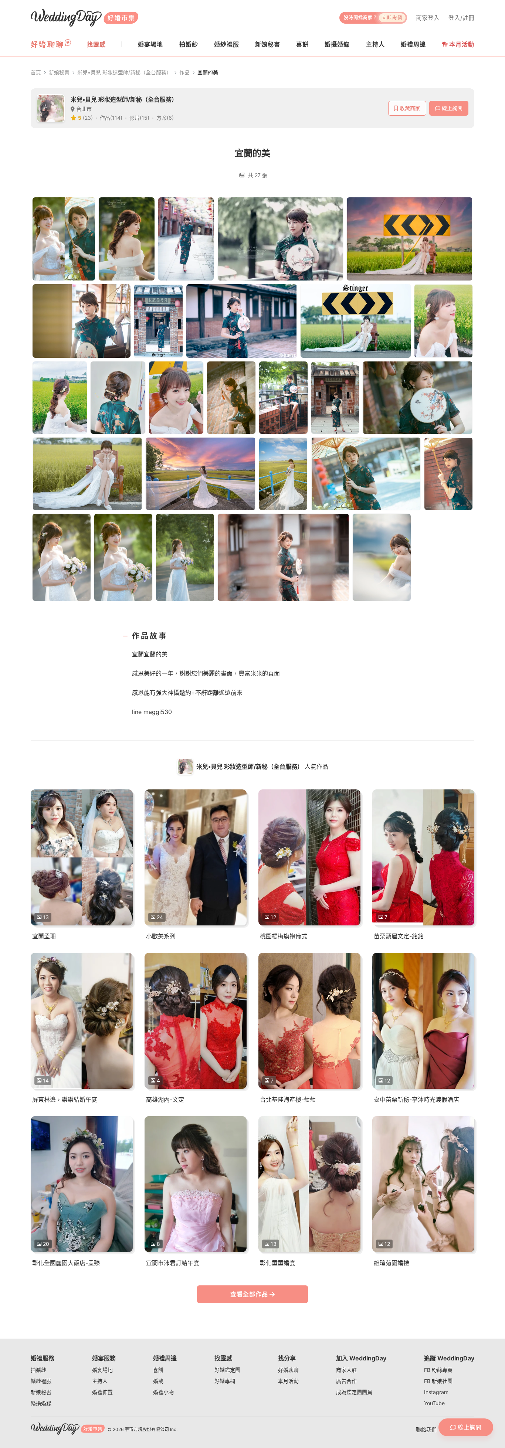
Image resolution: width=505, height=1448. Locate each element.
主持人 (100, 1381)
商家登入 (428, 18)
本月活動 (461, 44)
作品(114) (111, 118)
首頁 (36, 72)
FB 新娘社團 (438, 1381)
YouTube (434, 1403)
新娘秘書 (59, 72)
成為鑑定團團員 (354, 1392)
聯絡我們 (426, 1429)
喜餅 (158, 1370)
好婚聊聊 (288, 1370)
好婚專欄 (224, 1381)
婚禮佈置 (102, 1392)
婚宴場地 (102, 1370)
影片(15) (139, 118)
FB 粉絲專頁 (438, 1370)
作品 (184, 72)
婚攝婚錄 (41, 1403)
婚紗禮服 (41, 1381)
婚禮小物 (163, 1392)
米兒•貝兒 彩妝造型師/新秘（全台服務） (124, 72)
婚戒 (158, 1381)
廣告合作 (346, 1381)
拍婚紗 (38, 1370)
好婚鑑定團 (227, 1370)
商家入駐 (346, 1370)
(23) (88, 118)
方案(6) (165, 118)
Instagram (436, 1392)
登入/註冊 (461, 18)
